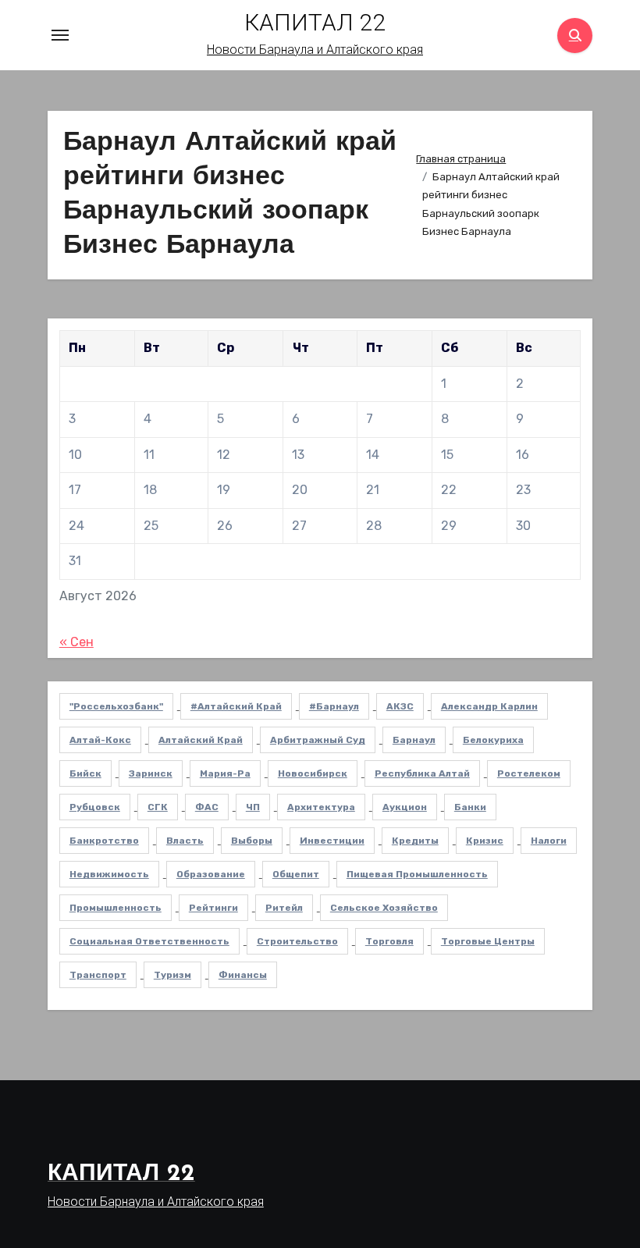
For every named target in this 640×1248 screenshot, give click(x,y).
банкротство (104, 840)
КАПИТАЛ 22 (315, 22)
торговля (389, 941)
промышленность (115, 907)
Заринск (150, 773)
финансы (243, 974)
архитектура (321, 807)
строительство (297, 941)
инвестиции (332, 840)
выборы (251, 840)
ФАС (207, 807)
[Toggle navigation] (60, 35)
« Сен (76, 642)
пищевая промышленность (417, 874)
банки (470, 807)
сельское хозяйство (384, 907)
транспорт (97, 974)
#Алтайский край (236, 706)
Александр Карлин (489, 706)
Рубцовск (94, 807)
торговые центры (488, 941)
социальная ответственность (149, 941)
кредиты (415, 840)
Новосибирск (312, 773)
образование (210, 874)
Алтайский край (200, 739)
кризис (484, 840)
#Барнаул (334, 706)
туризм (172, 974)
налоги (549, 840)
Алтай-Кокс (100, 739)
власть (185, 840)
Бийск (85, 773)
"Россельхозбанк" (116, 706)
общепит (295, 874)
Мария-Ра (225, 773)
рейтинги (213, 907)
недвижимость (109, 874)
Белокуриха (493, 739)
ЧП (253, 807)
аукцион (404, 807)
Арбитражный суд (317, 739)
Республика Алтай (422, 773)
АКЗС (400, 706)
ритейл (284, 907)
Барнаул (414, 739)
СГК (158, 807)
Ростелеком (528, 773)
